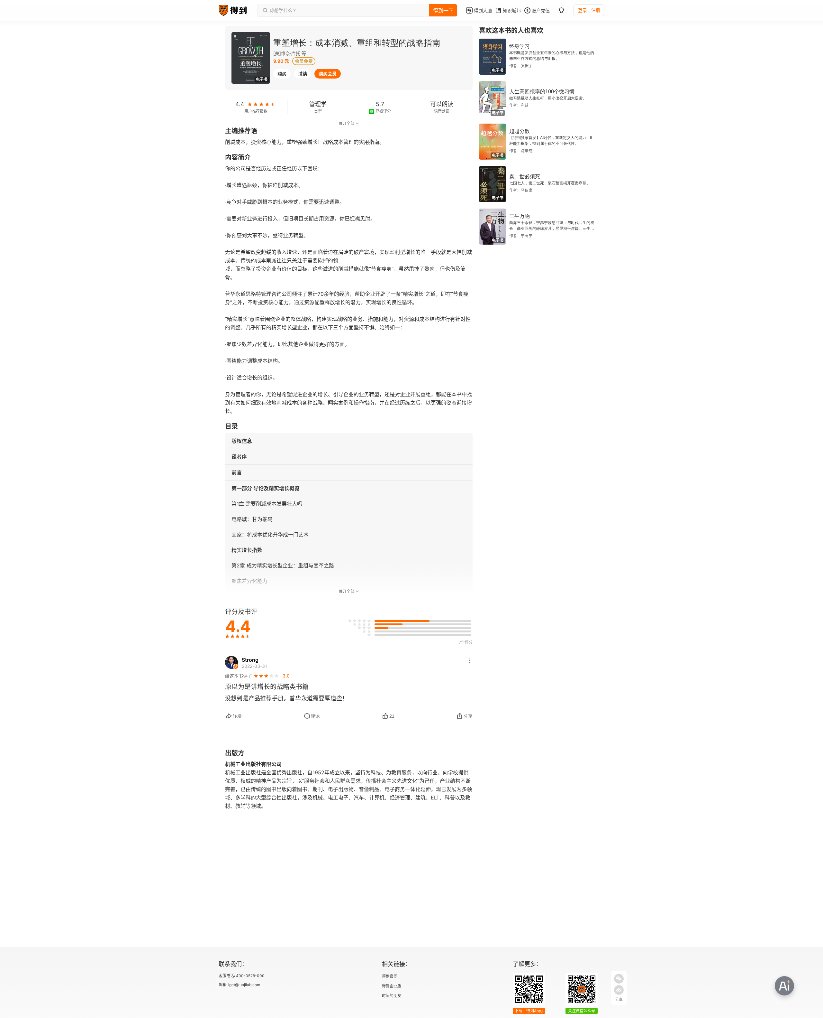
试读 (302, 73)
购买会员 (328, 73)
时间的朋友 (391, 995)
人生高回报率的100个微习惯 (541, 91)
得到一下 (443, 10)
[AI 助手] (784, 985)
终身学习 (519, 46)
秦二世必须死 (524, 176)
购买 (281, 73)
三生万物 (519, 216)
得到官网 (389, 976)
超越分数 (519, 131)
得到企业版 (391, 986)
